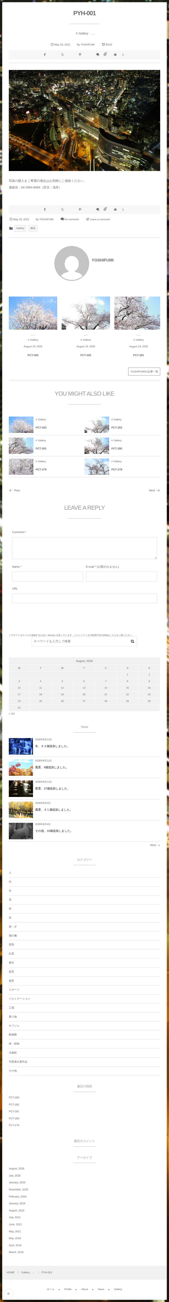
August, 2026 (16, 1168)
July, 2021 (15, 1217)
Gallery (83, 33)
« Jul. (12, 713)
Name (16, 566)
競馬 (11, 944)
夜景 (11, 971)
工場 (11, 1007)
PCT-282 (85, 355)
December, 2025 (18, 1189)
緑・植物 (14, 1043)
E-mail (90, 566)
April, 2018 (15, 1245)
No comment (71, 219)
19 (62, 694)
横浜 (32, 228)
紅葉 (11, 953)
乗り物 (13, 1016)
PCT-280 (116, 448)
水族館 (13, 1052)
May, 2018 (15, 1238)
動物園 (13, 1034)
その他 (13, 1070)
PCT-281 (138, 355)
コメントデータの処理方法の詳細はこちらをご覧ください (103, 635)
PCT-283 (33, 355)
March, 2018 (16, 1252)
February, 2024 (18, 1196)
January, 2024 (17, 1203)
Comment (18, 532)
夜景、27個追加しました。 (52, 788)
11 (40, 688)
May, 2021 (15, 1231)
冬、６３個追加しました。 (52, 746)
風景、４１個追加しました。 (54, 809)
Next (152, 490)
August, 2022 (16, 1210)
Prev (17, 490)
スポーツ (14, 989)
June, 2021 (15, 1224)
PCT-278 (116, 469)
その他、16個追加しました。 (54, 830)
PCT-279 (41, 469)
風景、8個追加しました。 (51, 767)
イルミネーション (19, 998)
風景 (11, 980)
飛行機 (13, 935)
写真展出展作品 (18, 1061)
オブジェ (14, 1025)
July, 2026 (15, 1175)
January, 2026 (17, 1182)
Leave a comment (100, 219)
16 (149, 688)
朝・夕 (13, 926)
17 (19, 694)
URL (15, 588)
